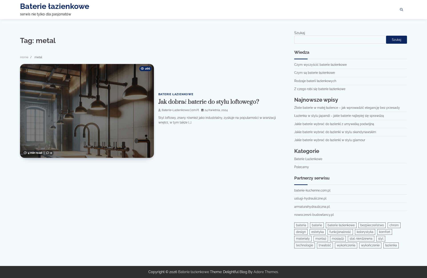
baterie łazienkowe (341, 225)
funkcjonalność (340, 232)
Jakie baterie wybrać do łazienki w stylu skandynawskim (335, 132)
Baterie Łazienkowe (175, 94)
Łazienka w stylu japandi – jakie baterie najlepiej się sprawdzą (339, 115)
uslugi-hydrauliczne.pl (310, 198)
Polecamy (301, 167)
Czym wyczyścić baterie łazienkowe (320, 64)
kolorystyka (365, 232)
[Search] (401, 9)
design (301, 232)
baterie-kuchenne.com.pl (312, 190)
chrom (394, 225)
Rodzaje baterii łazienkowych (315, 81)
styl (380, 238)
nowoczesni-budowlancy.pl (314, 214)
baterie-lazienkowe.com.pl (180, 110)
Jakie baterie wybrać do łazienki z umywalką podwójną (334, 124)
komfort (384, 232)
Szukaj (299, 33)
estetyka (317, 232)
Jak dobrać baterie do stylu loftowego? (208, 102)
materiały (303, 238)
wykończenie (370, 245)
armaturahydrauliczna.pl (312, 206)
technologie (304, 245)
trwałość (325, 245)
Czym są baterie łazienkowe (314, 72)
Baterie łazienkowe (54, 6)
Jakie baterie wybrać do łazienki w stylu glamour (329, 140)
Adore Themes (266, 272)
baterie (317, 225)
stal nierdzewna (361, 238)
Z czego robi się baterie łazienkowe (319, 89)
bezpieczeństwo (372, 225)
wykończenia (346, 245)
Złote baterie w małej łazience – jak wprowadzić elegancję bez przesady (347, 107)
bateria (301, 225)
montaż (320, 238)
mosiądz (338, 238)
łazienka (391, 245)
